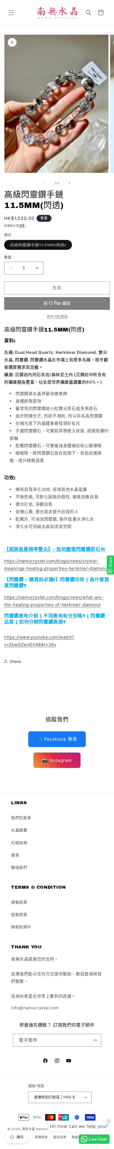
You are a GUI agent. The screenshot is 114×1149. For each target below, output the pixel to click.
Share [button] (15, 661)
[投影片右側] (69, 183)
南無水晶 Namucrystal (39, 1129)
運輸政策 (19, 902)
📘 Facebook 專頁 (57, 739)
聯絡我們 (19, 867)
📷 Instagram (57, 760)
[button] (11, 13)
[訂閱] (95, 1040)
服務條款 (41, 1137)
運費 (22, 225)
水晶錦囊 (19, 830)
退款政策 (19, 914)
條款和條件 (21, 926)
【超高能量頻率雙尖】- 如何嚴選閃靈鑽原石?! (54, 549)
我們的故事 (21, 817)
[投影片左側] (45, 183)
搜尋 (15, 855)
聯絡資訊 (78, 1137)
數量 (8, 257)
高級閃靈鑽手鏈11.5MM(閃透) (40, 246)
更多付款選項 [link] (57, 316)
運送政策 (59, 1137)
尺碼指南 (19, 842)
